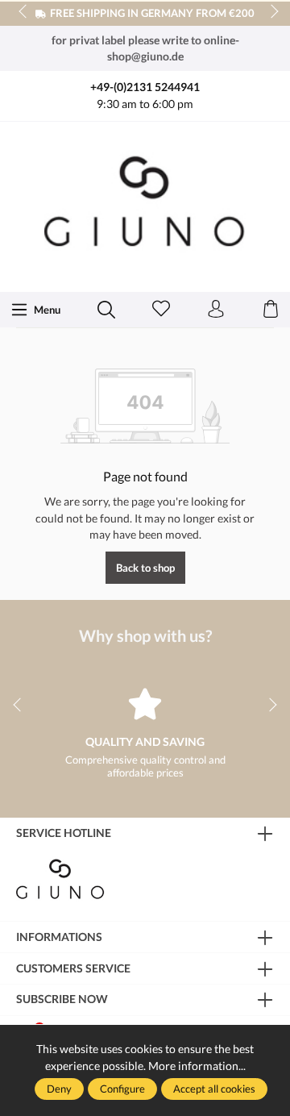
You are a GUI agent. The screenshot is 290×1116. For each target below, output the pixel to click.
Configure (122, 1088)
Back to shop (145, 567)
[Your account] (216, 309)
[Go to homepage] (145, 205)
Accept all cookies (214, 1088)
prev (24, 12)
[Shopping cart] (271, 309)
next (270, 12)
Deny (59, 1088)
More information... (197, 1065)
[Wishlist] (161, 309)
